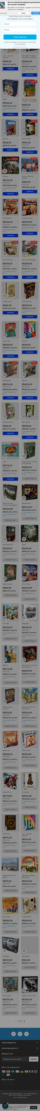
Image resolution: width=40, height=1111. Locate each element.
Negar (23, 13)
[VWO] (7, 13)
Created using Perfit (20, 47)
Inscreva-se (20, 37)
